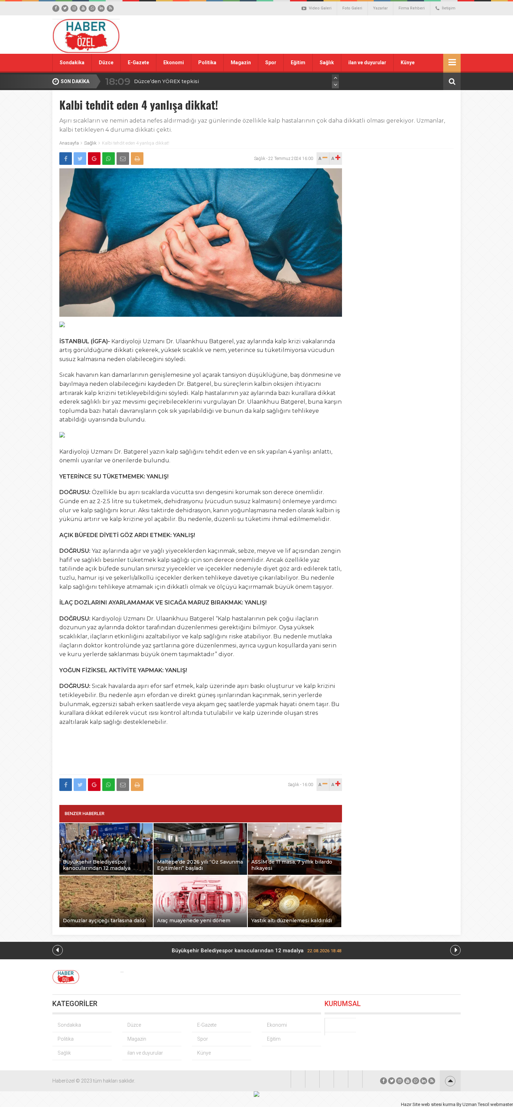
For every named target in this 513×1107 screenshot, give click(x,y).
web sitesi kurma (438, 1104)
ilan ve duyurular (367, 62)
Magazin (241, 62)
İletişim (448, 8)
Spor (270, 62)
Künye (408, 62)
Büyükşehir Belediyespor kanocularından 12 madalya (256, 950)
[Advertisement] (335, 34)
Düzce (106, 62)
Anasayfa (69, 143)
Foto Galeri (352, 8)
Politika (207, 62)
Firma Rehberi (412, 8)
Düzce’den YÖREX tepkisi (166, 81)
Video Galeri (320, 8)
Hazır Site (410, 1104)
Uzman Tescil (475, 1104)
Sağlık (327, 62)
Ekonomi (173, 62)
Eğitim (298, 62)
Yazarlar (380, 8)
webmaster (501, 1104)
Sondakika (72, 62)
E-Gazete (138, 62)
